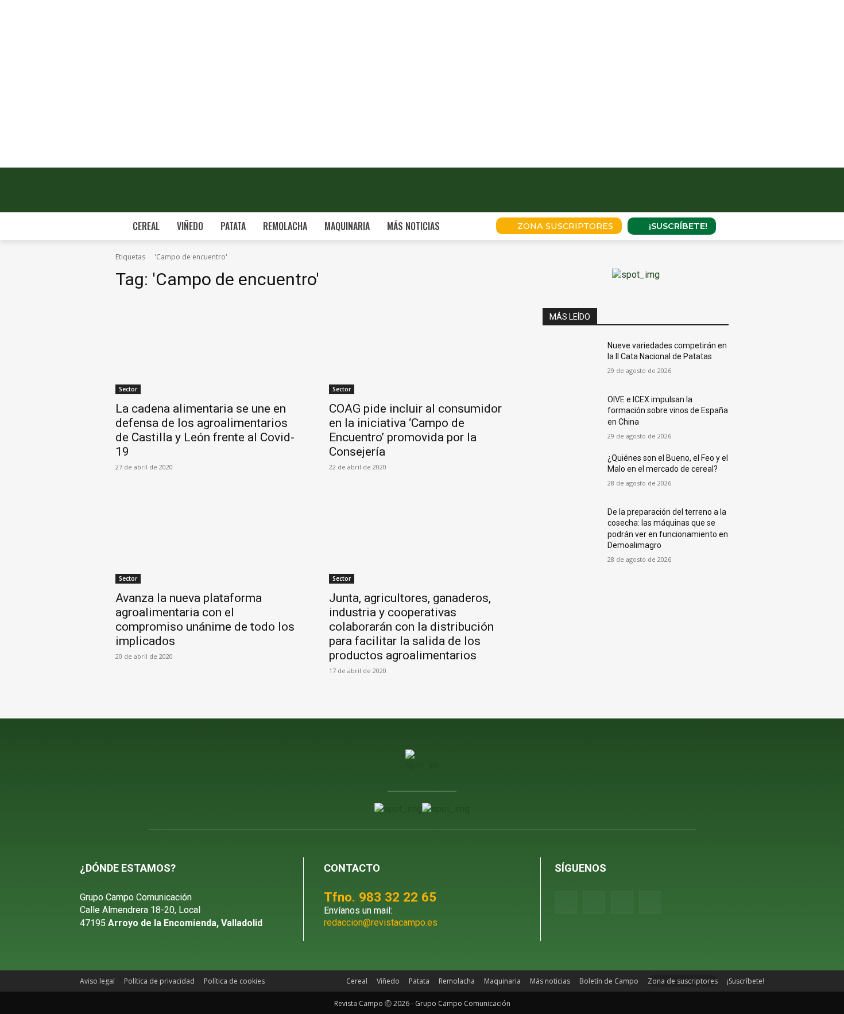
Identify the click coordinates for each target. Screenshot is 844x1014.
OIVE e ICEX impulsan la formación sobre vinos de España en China (667, 410)
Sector (128, 389)
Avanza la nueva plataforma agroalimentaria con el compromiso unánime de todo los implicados (205, 619)
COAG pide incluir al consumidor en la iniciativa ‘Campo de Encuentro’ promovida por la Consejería (415, 430)
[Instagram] (594, 902)
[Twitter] (650, 902)
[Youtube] (622, 902)
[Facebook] (566, 902)
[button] (471, 226)
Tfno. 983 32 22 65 (380, 896)
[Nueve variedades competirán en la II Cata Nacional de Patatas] (570, 359)
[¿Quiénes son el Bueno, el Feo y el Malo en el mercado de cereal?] (570, 472)
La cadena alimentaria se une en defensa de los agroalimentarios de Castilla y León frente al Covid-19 (205, 430)
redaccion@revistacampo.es (381, 922)
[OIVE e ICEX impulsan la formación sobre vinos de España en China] (570, 413)
